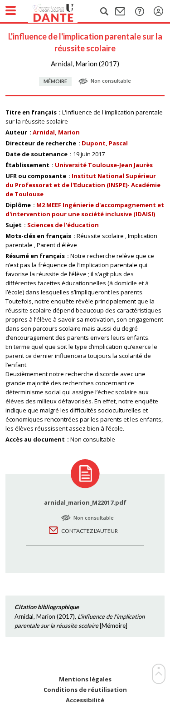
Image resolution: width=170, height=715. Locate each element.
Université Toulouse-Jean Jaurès (104, 165)
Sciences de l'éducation (63, 225)
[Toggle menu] (10, 10)
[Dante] (62, 11)
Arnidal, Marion (56, 132)
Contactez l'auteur (89, 530)
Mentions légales (85, 679)
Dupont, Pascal (105, 143)
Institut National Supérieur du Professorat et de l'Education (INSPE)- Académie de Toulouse (82, 185)
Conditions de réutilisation (85, 689)
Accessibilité (85, 700)
